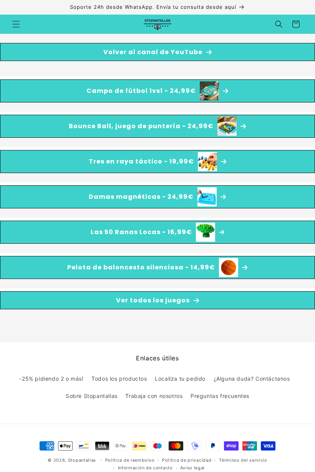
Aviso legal (192, 467)
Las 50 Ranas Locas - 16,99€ (141, 232)
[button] (16, 24)
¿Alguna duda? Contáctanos (252, 378)
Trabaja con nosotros (153, 396)
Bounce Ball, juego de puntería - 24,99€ (141, 126)
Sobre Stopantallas (92, 396)
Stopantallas (82, 460)
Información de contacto (145, 467)
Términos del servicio (243, 460)
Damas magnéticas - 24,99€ (141, 196)
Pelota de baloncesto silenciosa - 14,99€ (141, 267)
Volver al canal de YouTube (152, 52)
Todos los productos (119, 378)
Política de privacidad (186, 460)
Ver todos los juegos (153, 300)
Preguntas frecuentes (220, 396)
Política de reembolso (130, 460)
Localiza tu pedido (180, 378)
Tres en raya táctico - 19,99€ (141, 161)
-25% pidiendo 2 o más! (51, 378)
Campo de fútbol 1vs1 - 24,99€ (141, 90)
